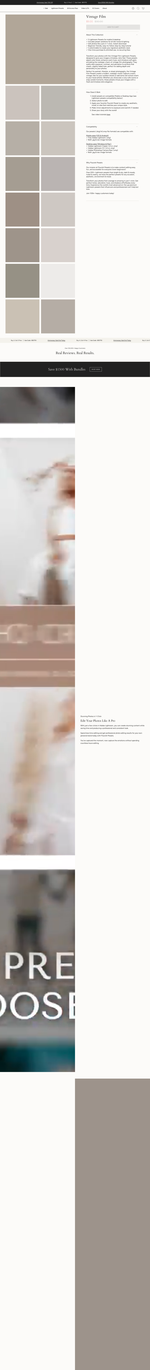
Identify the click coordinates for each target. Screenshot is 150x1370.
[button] (57, 8)
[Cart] (143, 8)
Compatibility (91, 127)
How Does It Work (93, 92)
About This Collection (94, 35)
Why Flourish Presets (94, 163)
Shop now (96, 369)
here (108, 114)
